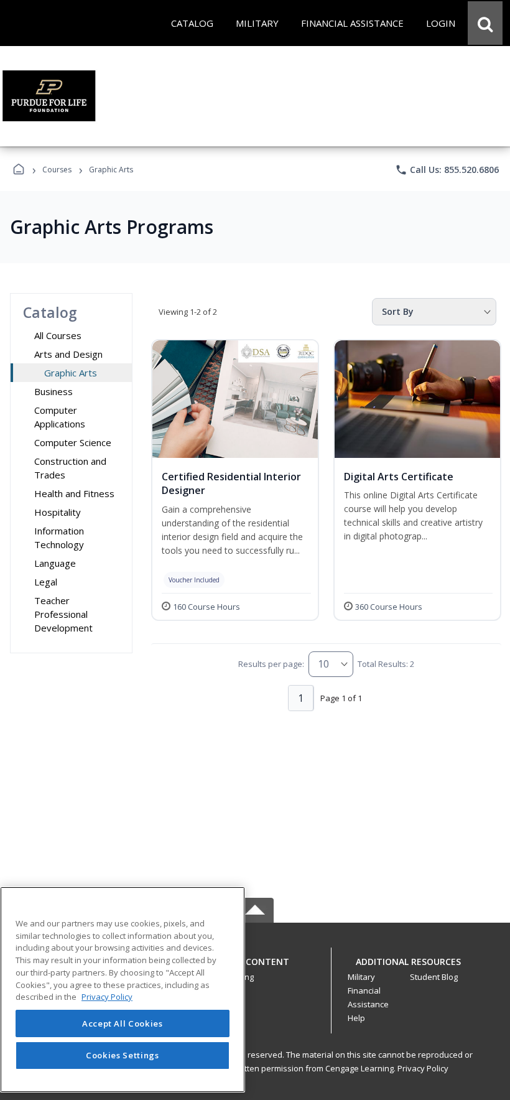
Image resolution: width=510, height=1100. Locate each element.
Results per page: (271, 663)
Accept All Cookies (122, 1023)
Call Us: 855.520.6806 (447, 170)
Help (356, 1017)
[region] (122, 990)
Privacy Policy (422, 1068)
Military (361, 976)
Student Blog (434, 976)
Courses (57, 169)
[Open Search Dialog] (485, 23)
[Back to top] (255, 968)
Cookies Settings (122, 1055)
